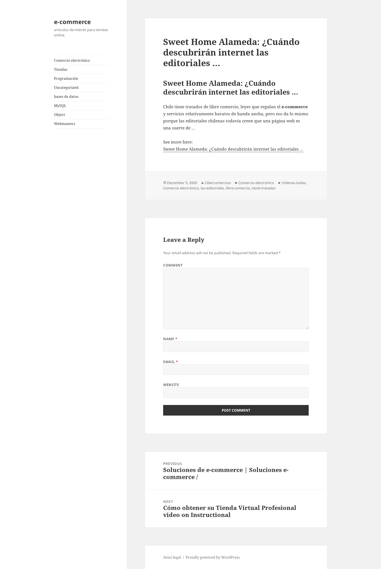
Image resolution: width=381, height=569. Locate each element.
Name (170, 338)
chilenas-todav (294, 182)
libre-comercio (238, 188)
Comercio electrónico (72, 60)
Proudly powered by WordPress (213, 557)
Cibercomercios (218, 182)
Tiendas (60, 69)
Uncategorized (66, 87)
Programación (66, 78)
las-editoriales (212, 188)
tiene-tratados (264, 188)
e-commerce (72, 22)
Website (171, 384)
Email (170, 361)
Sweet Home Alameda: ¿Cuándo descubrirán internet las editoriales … (233, 149)
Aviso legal (172, 557)
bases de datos (66, 96)
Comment (173, 265)
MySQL (60, 105)
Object (59, 114)
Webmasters (64, 123)
